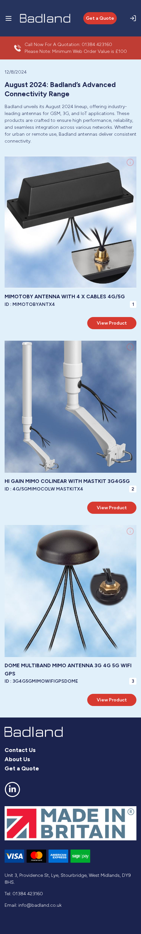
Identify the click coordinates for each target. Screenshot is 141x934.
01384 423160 (97, 44)
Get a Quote (100, 18)
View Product (112, 323)
